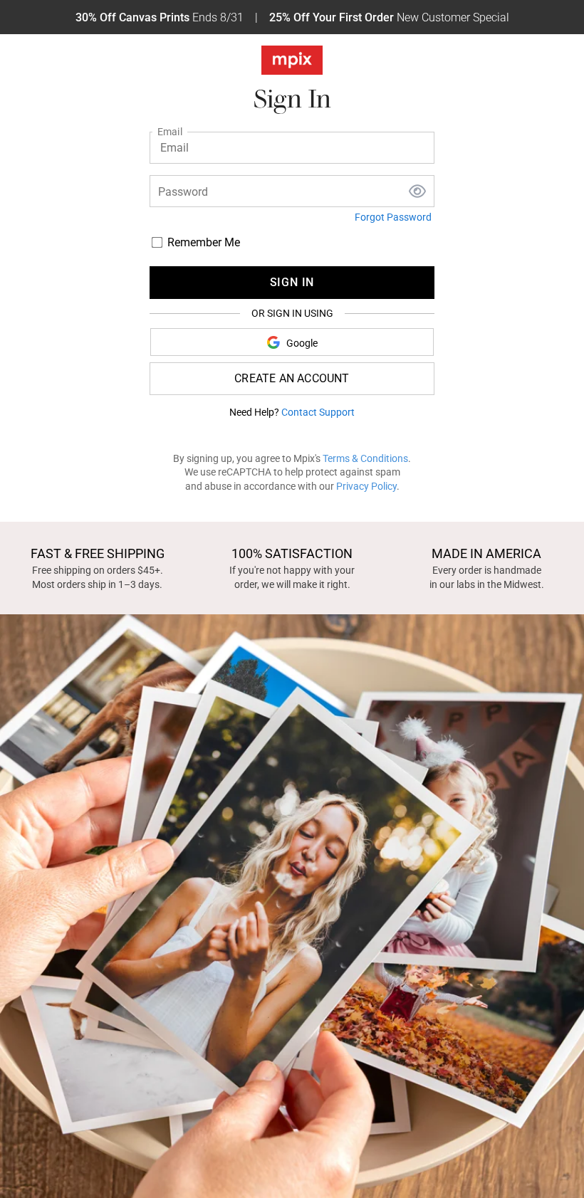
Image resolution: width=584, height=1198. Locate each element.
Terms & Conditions (365, 458)
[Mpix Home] (292, 63)
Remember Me (203, 242)
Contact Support (318, 412)
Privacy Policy (366, 486)
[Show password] (417, 192)
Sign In (292, 282)
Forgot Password (393, 217)
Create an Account (291, 378)
